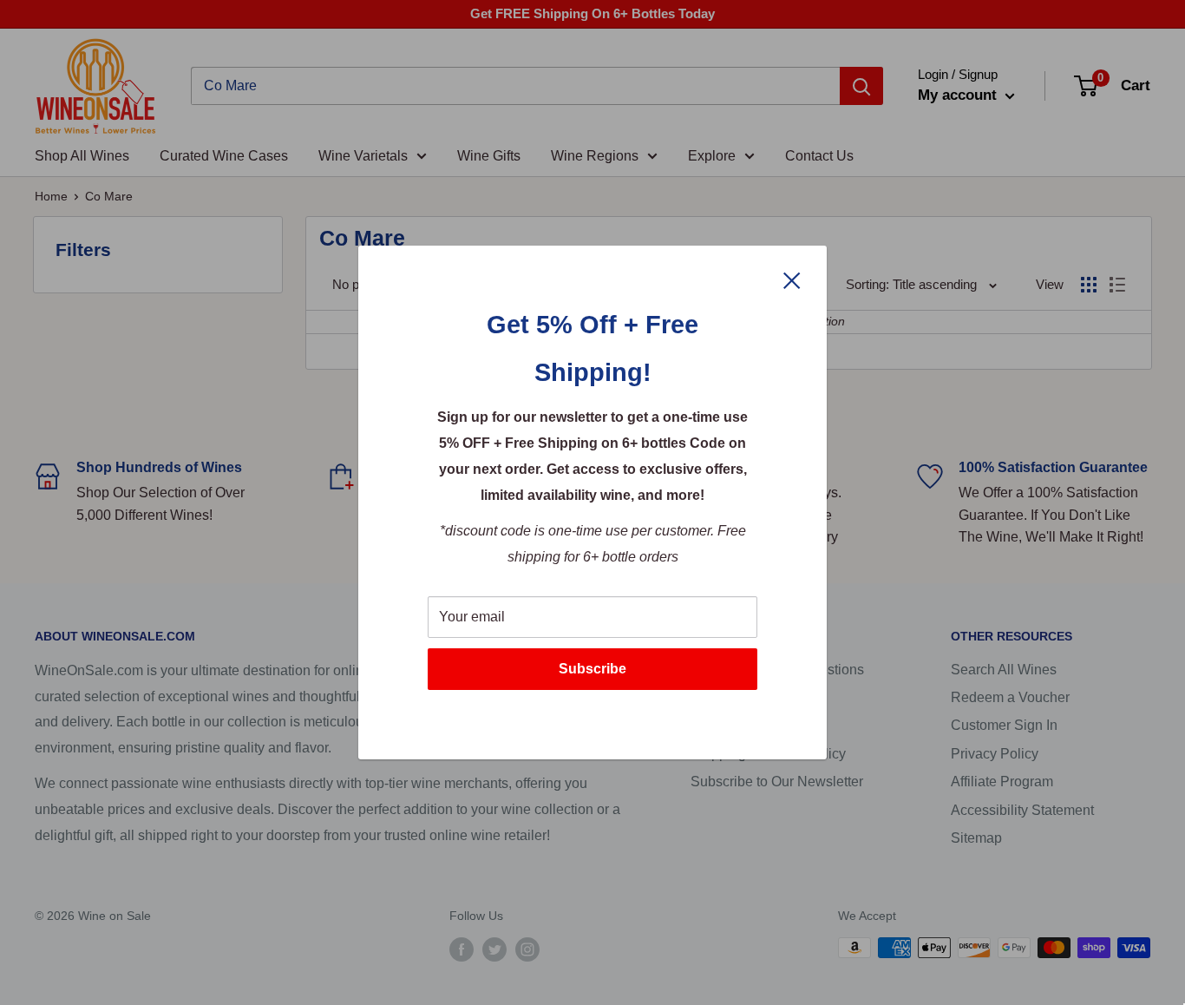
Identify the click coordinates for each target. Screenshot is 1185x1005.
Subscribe (592, 668)
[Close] (792, 279)
